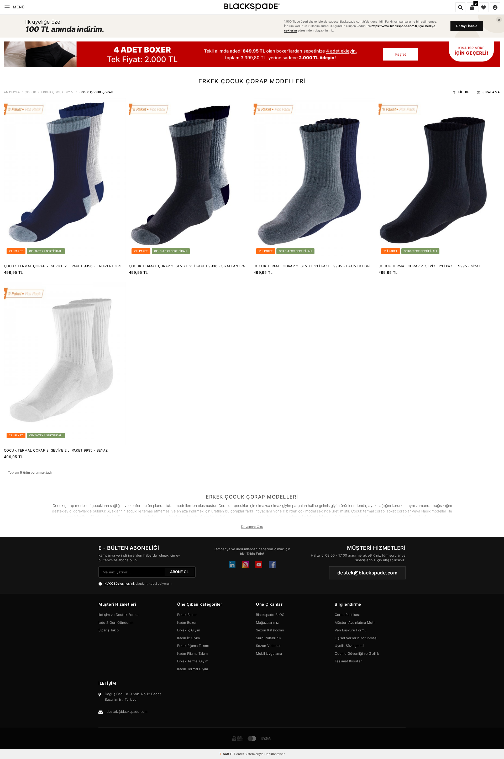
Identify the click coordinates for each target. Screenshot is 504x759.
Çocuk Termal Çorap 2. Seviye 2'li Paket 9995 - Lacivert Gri (312, 266)
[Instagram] (245, 564)
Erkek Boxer (187, 615)
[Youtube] (259, 564)
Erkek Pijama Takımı (193, 645)
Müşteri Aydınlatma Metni (355, 622)
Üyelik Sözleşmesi (349, 645)
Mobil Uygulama (269, 653)
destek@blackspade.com (127, 711)
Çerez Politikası (347, 615)
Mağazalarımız (267, 622)
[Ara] (460, 7)
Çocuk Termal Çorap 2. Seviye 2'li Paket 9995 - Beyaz (56, 450)
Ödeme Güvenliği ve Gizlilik (357, 653)
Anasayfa (12, 92)
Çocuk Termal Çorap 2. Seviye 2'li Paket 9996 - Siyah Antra (187, 266)
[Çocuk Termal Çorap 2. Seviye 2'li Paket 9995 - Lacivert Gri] (314, 179)
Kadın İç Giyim (188, 638)
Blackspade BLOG (270, 615)
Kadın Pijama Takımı (192, 653)
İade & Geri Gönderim (115, 622)
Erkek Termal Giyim (192, 661)
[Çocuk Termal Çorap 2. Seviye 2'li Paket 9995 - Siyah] (439, 179)
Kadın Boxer (187, 622)
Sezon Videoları (268, 645)
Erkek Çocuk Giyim (57, 92)
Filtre (463, 92)
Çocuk (30, 92)
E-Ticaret (237, 754)
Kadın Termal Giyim (192, 669)
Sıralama (491, 92)
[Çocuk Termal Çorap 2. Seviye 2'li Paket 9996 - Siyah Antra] (190, 179)
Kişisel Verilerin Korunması (356, 638)
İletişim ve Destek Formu (118, 615)
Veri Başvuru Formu (350, 630)
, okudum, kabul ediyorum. (138, 583)
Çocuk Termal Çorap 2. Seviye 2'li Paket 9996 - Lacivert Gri (62, 266)
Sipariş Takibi (108, 630)
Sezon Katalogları (270, 630)
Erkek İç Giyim (188, 630)
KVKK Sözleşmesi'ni (119, 583)
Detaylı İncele (466, 26)
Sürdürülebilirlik (268, 638)
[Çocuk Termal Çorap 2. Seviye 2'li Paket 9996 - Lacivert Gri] (65, 179)
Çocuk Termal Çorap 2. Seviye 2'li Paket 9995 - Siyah (430, 266)
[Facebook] (272, 564)
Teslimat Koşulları (349, 661)
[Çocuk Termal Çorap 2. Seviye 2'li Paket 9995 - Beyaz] (65, 363)
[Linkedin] (232, 564)
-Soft (224, 754)
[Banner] (252, 54)
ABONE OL (179, 571)
